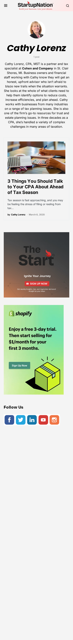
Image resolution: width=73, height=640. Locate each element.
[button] (6, 5)
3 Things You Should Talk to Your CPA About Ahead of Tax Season (35, 186)
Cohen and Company (37, 68)
